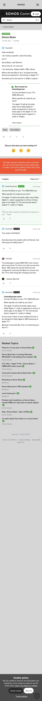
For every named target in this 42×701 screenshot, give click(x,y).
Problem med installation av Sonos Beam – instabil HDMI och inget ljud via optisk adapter (20, 401)
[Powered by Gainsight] (21, 435)
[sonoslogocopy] (21, 4)
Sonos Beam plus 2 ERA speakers (15, 386)
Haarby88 (8, 48)
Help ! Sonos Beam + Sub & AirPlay (16, 412)
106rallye (8, 258)
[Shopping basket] (38, 5)
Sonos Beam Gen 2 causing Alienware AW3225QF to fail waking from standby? (18, 355)
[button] (2, 14)
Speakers (5, 382)
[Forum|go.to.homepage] (16, 14)
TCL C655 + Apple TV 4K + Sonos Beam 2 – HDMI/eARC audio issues (19, 364)
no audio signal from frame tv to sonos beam (20, 418)
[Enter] (4, 20)
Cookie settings (24, 440)
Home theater (9, 27)
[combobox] (21, 20)
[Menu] (4, 5)
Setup (5, 130)
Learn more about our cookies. (26, 685)
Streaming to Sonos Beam (12, 379)
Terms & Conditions (9, 440)
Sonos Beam (15, 130)
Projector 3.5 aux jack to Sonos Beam (17, 347)
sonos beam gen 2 (9, 393)
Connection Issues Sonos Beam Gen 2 (17, 373)
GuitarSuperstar (11, 186)
